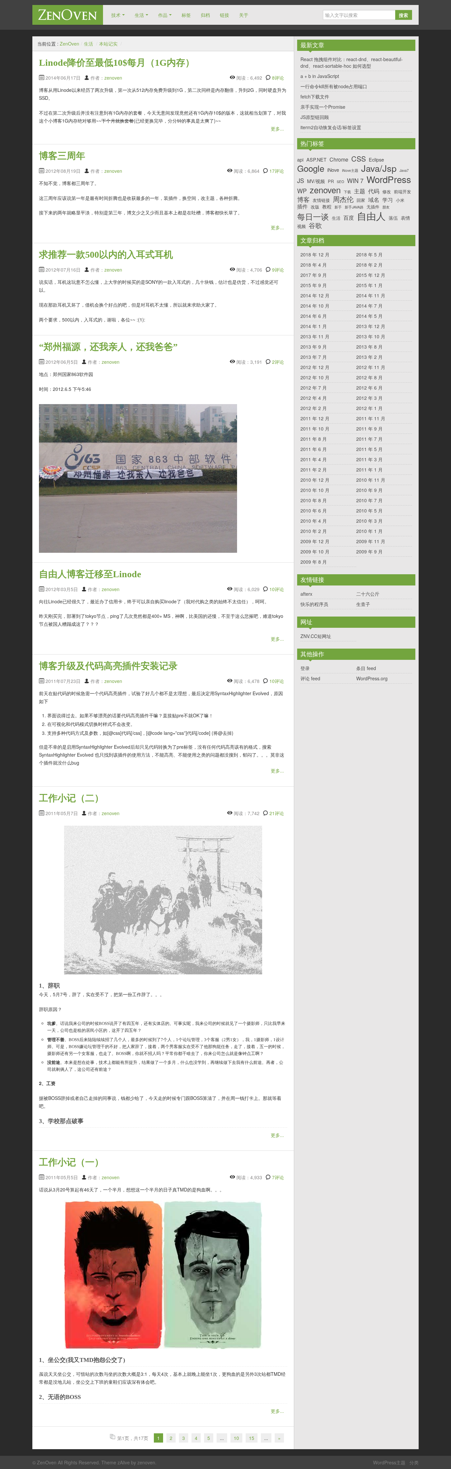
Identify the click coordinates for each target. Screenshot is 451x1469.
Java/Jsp (379, 168)
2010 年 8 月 (313, 500)
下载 (347, 192)
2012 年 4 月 (313, 398)
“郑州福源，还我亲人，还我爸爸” (108, 347)
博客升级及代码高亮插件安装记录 (108, 666)
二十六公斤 (367, 593)
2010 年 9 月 (369, 490)
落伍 (393, 217)
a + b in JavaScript (319, 76)
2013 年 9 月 (313, 346)
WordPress (388, 179)
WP (302, 191)
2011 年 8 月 (313, 438)
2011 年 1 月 (369, 469)
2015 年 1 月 (369, 285)
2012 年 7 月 (313, 387)
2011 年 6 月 (313, 449)
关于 (243, 15)
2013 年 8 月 (369, 346)
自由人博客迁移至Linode (90, 574)
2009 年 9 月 (369, 551)
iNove (333, 169)
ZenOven (67, 14)
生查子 (363, 604)
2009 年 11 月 (370, 541)
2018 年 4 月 (313, 264)
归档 (205, 15)
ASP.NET (316, 159)
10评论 (276, 589)
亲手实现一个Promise (322, 106)
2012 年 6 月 (369, 387)
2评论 (278, 361)
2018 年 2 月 (369, 264)
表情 (405, 217)
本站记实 (108, 43)
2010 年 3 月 (369, 520)
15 (251, 1438)
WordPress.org (372, 678)
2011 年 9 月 (369, 428)
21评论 (276, 813)
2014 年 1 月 (313, 326)
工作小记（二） (71, 798)
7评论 (278, 1177)
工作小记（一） (71, 1162)
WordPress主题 (389, 1462)
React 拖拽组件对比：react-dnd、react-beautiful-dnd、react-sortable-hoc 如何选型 (351, 62)
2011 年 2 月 (313, 469)
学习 (387, 200)
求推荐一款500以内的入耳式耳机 (106, 254)
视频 (301, 226)
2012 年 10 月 (315, 377)
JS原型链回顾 (314, 117)
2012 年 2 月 (313, 408)
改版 (315, 206)
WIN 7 (355, 180)
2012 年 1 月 (369, 408)
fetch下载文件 (314, 96)
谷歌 (315, 225)
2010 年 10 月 (315, 490)
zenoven (113, 77)
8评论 (278, 77)
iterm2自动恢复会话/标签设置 (330, 127)
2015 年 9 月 (313, 285)
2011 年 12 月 (315, 418)
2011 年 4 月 (313, 459)
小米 (400, 200)
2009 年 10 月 (315, 551)
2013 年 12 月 (370, 326)
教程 (326, 206)
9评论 (278, 269)
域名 (373, 199)
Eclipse (376, 159)
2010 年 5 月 (369, 510)
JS (300, 180)
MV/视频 (316, 181)
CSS (358, 158)
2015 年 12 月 (370, 275)
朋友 (386, 207)
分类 (414, 1462)
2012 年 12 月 (315, 367)
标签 (186, 15)
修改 (386, 191)
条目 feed (366, 668)
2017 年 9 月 (313, 275)
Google (310, 168)
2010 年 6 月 (313, 510)
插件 (302, 206)
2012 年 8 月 (369, 377)
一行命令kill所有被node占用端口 (333, 86)
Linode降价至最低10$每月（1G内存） (116, 62)
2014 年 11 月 (370, 295)
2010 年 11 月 (370, 479)
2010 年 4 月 (313, 520)
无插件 (372, 206)
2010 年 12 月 (315, 479)
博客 (303, 199)
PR (331, 181)
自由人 (371, 215)
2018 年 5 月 (369, 254)
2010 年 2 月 (313, 531)
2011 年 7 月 (369, 438)
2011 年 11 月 (370, 418)
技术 (116, 15)
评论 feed (310, 678)
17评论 (276, 171)
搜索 (403, 15)
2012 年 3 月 (369, 398)
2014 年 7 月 (369, 305)
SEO (340, 182)
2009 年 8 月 (313, 561)
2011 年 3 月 (369, 459)
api (300, 159)
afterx (306, 593)
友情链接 (321, 200)
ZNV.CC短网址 (315, 636)
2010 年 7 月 (369, 500)
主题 (359, 191)
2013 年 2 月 (369, 357)
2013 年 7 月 (313, 357)
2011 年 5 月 (369, 449)
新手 (338, 207)
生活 (139, 15)
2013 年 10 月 (370, 336)
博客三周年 (62, 156)
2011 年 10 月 (315, 428)
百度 (348, 217)
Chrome (339, 159)
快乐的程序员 (314, 604)
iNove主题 (350, 171)
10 (236, 1438)
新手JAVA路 (354, 207)
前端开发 (402, 191)
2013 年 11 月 (315, 336)
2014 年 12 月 (315, 295)
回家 (361, 200)
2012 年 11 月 (370, 367)
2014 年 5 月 (369, 316)
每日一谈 (313, 216)
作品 (162, 15)
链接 (224, 15)
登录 (305, 668)
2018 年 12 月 (315, 254)
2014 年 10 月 (315, 305)
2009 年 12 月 (315, 541)
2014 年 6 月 (313, 316)
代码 (373, 191)
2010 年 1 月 (369, 531)
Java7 (404, 171)
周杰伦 (343, 199)
